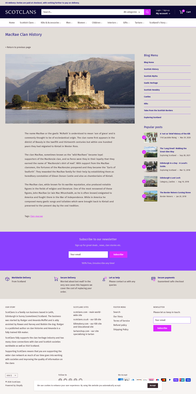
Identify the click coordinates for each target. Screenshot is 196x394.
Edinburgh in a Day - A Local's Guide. (173, 164)
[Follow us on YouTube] (80, 380)
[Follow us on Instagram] (70, 380)
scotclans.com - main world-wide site (87, 313)
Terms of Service (121, 321)
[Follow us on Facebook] (60, 380)
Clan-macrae (36, 216)
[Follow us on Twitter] (65, 380)
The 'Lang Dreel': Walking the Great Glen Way (173, 150)
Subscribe (118, 254)
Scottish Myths (151, 76)
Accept (153, 385)
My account (162, 13)
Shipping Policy (120, 329)
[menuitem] (10, 23)
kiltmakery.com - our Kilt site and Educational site (87, 325)
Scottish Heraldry (152, 90)
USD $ (9, 375)
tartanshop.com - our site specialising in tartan (86, 332)
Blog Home (149, 62)
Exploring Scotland (152, 117)
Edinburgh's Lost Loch (170, 178)
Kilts (146, 103)
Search (116, 312)
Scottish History (151, 69)
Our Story (118, 316)
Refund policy (120, 325)
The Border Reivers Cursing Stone (175, 192)
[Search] (147, 12)
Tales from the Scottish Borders (158, 110)
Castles (147, 96)
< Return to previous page (18, 47)
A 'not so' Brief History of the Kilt (175, 133)
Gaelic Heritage (151, 83)
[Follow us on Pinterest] (75, 380)
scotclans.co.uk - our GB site (87, 319)
